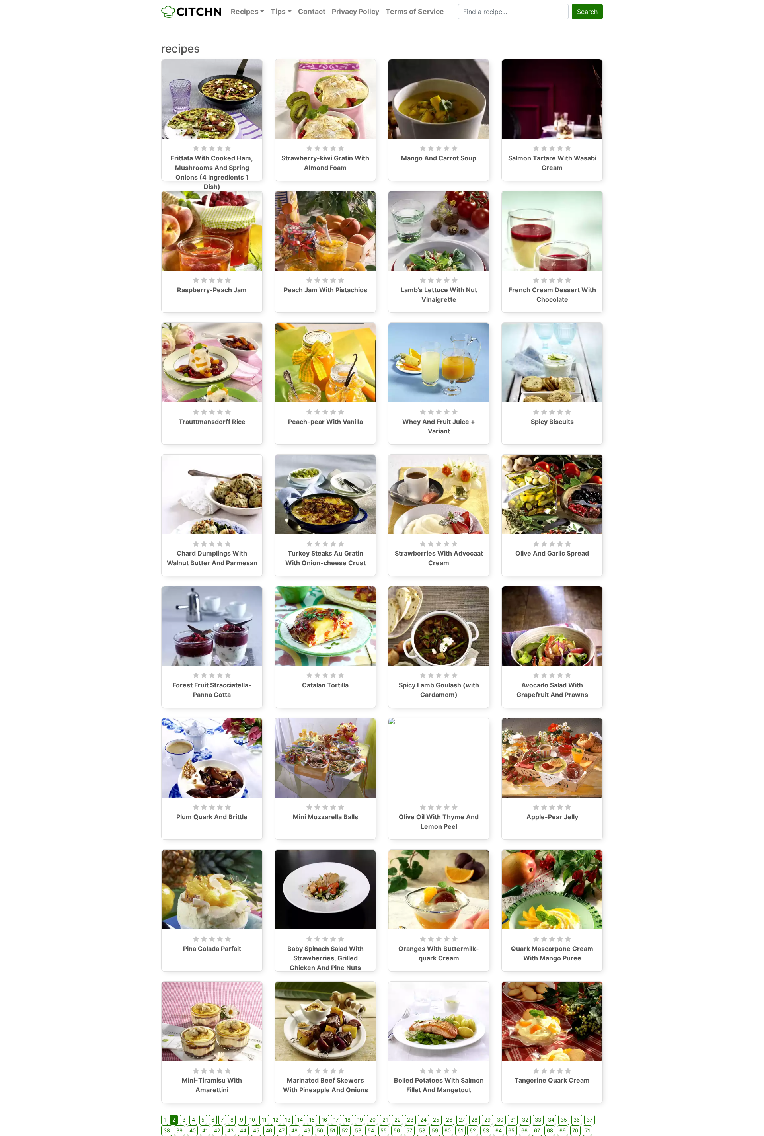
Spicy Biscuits (552, 422)
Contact (311, 11)
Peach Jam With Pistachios (325, 290)
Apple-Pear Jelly (552, 817)
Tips (278, 11)
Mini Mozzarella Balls (325, 817)
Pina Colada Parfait (212, 949)
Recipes (245, 11)
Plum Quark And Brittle (212, 817)
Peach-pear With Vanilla (325, 422)
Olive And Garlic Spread (552, 553)
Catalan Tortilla (325, 685)
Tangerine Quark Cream (552, 1080)
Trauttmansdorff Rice (212, 422)
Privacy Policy (355, 11)
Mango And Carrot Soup (438, 158)
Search (587, 12)
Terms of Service (415, 11)
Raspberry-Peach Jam (212, 290)
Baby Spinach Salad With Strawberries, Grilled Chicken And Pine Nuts (325, 958)
